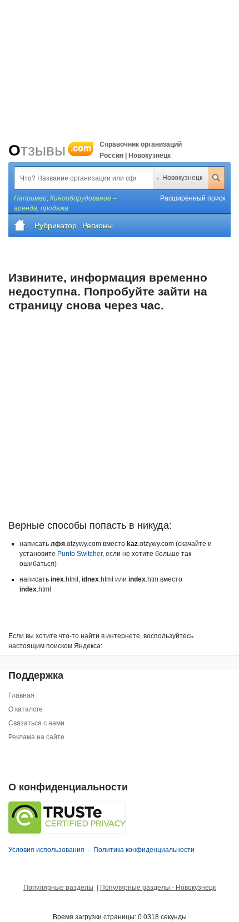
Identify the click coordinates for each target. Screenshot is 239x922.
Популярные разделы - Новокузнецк (158, 887)
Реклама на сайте (36, 737)
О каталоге (25, 709)
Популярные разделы (58, 887)
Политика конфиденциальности (144, 850)
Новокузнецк (182, 178)
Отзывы (49, 150)
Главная (21, 695)
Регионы (97, 225)
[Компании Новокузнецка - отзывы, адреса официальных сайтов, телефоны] (20, 225)
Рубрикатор (55, 225)
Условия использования (46, 850)
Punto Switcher (79, 554)
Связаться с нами (36, 723)
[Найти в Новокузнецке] (216, 177)
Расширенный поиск (192, 198)
